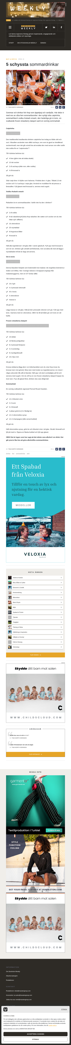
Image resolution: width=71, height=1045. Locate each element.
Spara (20, 59)
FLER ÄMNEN (34, 655)
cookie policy (52, 1025)
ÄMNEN (43, 43)
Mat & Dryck (11, 59)
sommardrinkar (20, 453)
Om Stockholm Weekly (27, 43)
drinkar (8, 453)
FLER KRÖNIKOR (34, 754)
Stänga (64, 1009)
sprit (28, 453)
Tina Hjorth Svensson (15, 107)
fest (13, 453)
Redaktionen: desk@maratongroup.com (18, 991)
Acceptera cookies (35, 1034)
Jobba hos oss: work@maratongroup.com (19, 999)
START (11, 43)
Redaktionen (10, 980)
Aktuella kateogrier (12, 976)
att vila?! (19, 735)
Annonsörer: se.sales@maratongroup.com (19, 995)
